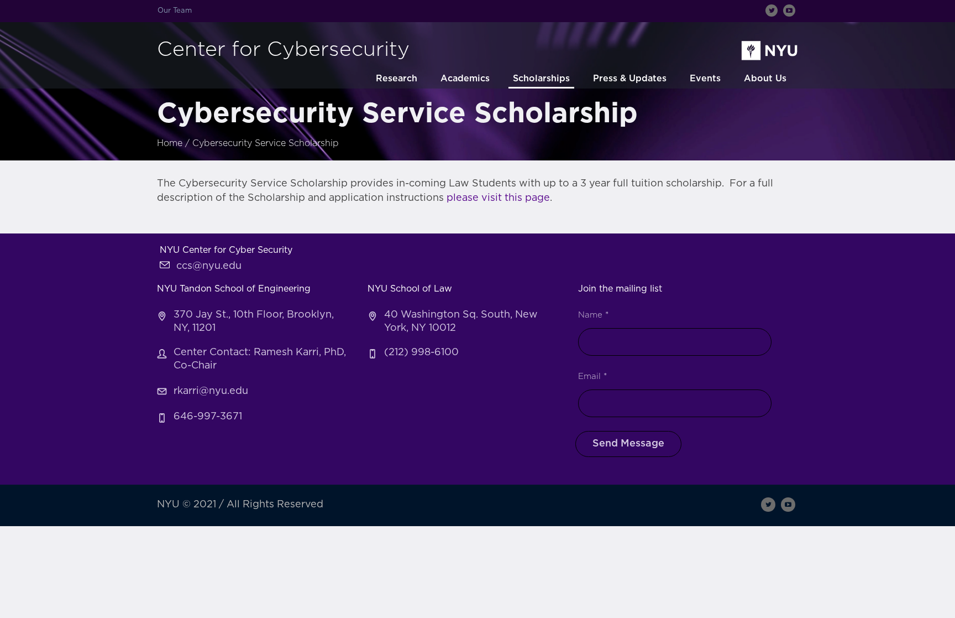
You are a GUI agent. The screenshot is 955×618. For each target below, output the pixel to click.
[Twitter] (771, 10)
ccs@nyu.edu (209, 266)
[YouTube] (789, 10)
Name (593, 315)
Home (169, 143)
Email (592, 376)
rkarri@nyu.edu (211, 391)
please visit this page (498, 198)
